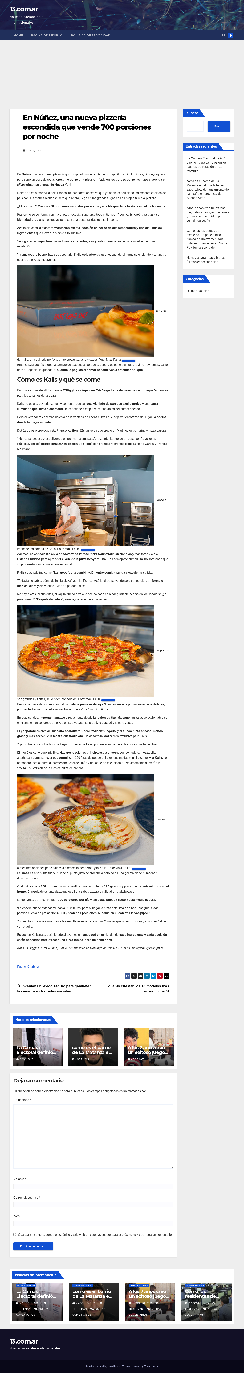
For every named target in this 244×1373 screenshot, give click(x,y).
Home (18, 35)
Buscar (192, 113)
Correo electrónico (26, 1197)
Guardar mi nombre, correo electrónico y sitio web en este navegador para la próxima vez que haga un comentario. (95, 1234)
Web (16, 1216)
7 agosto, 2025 (30, 1303)
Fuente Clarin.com (29, 966)
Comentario (22, 1099)
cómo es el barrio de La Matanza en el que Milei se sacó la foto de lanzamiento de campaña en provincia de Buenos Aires (208, 189)
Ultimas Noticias (198, 291)
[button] (223, 35)
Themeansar (151, 1366)
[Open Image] (128, 361)
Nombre (19, 1179)
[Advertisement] (122, 69)
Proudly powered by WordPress (103, 1366)
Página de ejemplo (47, 35)
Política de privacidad (91, 35)
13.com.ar (24, 9)
